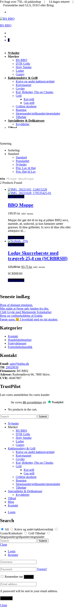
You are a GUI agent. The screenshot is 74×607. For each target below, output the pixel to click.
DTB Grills (23, 63)
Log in (28, 576)
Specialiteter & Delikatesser (26, 120)
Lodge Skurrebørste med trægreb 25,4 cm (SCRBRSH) (37, 255)
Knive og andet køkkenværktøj (35, 81)
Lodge (20, 70)
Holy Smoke (24, 67)
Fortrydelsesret (17, 343)
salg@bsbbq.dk (19, 363)
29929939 (12, 367)
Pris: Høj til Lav (26, 171)
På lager (12, 178)
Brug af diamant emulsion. (16, 305)
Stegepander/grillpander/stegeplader (38, 113)
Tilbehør (21, 117)
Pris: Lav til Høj (26, 168)
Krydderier (22, 124)
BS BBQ (5, 25)
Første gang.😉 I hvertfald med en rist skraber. (29, 319)
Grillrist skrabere (26, 106)
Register (13, 555)
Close (3, 544)
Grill (19, 95)
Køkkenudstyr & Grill (22, 78)
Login (11, 512)
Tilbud (12, 127)
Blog (11, 502)
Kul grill (29, 99)
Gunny (20, 74)
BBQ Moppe (20, 205)
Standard (21, 157)
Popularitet (22, 161)
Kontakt (13, 336)
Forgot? (42, 569)
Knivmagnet (23, 85)
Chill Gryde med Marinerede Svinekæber (26, 312)
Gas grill (29, 102)
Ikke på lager (26, 178)
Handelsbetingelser (20, 339)
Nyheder (14, 53)
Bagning (21, 110)
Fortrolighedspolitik (20, 347)
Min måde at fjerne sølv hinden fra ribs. (24, 308)
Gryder (20, 88)
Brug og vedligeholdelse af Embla (21, 315)
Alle (2, 178)
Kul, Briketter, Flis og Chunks (34, 92)
